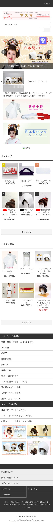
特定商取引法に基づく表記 (12, 504)
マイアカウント (6, 489)
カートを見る (32, 489)
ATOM (28, 507)
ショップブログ (44, 504)
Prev (3, 52)
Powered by (13, 521)
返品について (44, 502)
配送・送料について (31, 502)
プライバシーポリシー (29, 504)
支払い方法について (17, 502)
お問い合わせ (5, 494)
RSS (24, 507)
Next (49, 52)
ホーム (7, 502)
